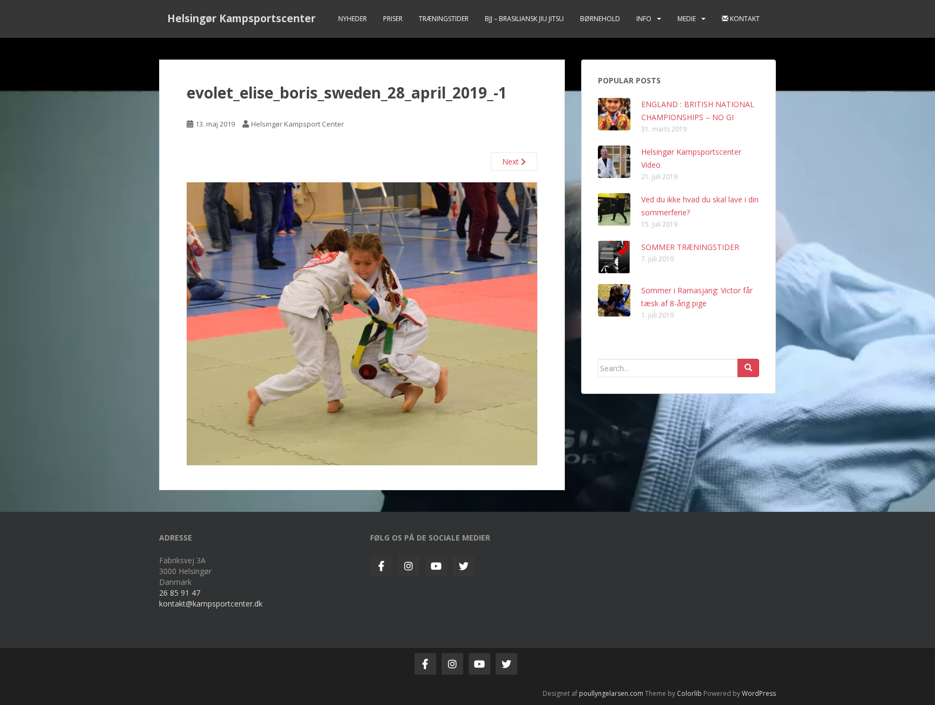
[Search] (748, 368)
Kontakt (744, 18)
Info (643, 18)
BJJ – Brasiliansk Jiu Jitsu (524, 18)
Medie (686, 18)
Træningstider (444, 18)
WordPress (759, 693)
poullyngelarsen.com (611, 693)
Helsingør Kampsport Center (297, 124)
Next (511, 161)
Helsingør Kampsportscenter (241, 18)
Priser (393, 18)
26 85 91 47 (179, 593)
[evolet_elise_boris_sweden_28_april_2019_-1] (362, 323)
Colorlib (689, 693)
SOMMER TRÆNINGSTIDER (690, 247)
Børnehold (600, 18)
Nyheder (352, 18)
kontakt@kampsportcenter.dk (210, 603)
